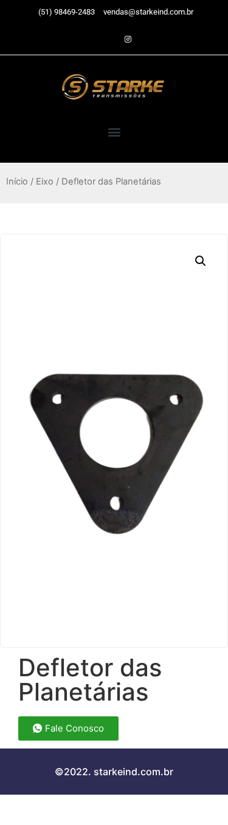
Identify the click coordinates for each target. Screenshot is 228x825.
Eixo (45, 181)
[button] (114, 131)
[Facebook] (106, 39)
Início (17, 181)
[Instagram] (128, 39)
